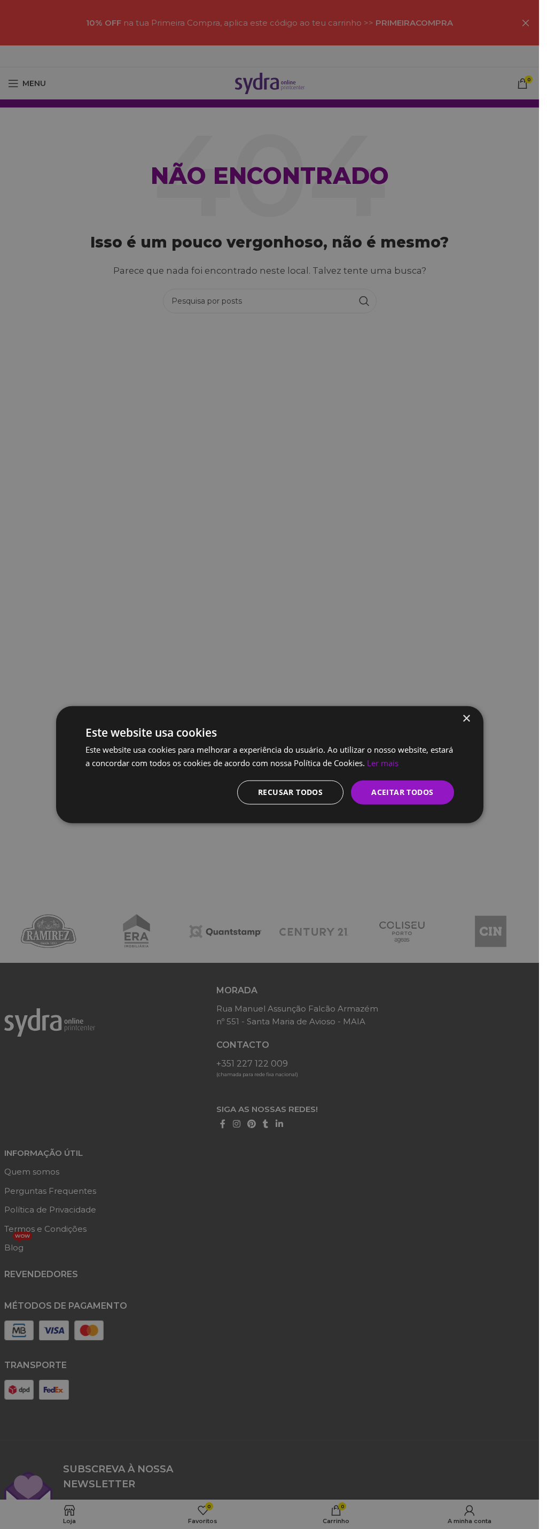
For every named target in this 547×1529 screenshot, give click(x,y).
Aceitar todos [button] (402, 792)
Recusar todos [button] (290, 792)
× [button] (466, 719)
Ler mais (382, 763)
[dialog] (269, 764)
